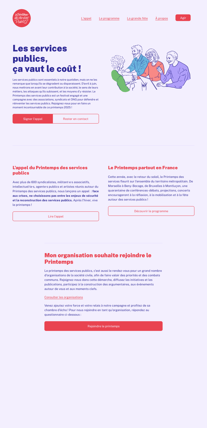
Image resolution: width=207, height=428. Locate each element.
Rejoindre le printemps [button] (104, 326)
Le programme (109, 18)
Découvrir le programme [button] (151, 211)
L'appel (86, 18)
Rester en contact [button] (75, 119)
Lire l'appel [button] (55, 216)
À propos (161, 18)
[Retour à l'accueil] (21, 18)
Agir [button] (183, 18)
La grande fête (137, 18)
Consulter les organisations (63, 297)
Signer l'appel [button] (32, 119)
